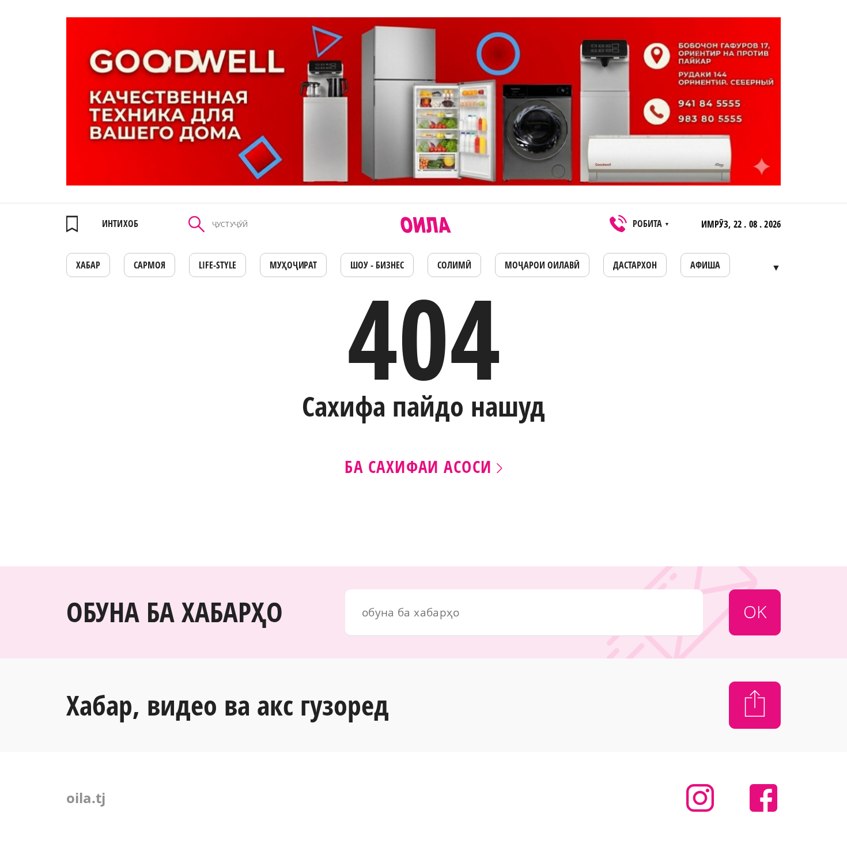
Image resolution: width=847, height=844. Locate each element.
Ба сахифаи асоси (420, 466)
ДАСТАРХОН (635, 265)
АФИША (705, 265)
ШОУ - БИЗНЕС (377, 265)
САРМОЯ (149, 265)
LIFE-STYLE (217, 265)
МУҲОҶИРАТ (293, 265)
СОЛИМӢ (454, 265)
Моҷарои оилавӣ (542, 265)
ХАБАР (88, 265)
